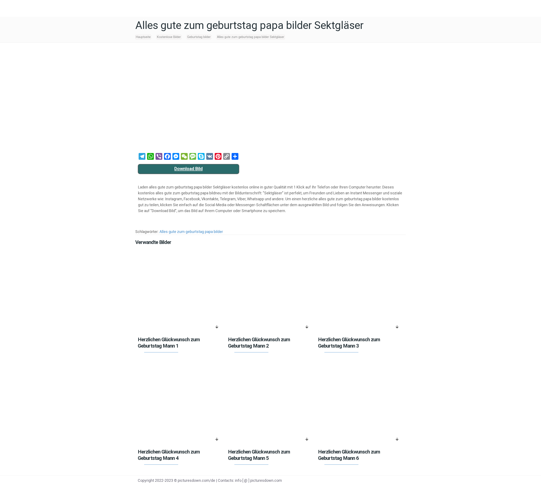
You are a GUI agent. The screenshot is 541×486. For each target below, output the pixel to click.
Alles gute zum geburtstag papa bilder (191, 231)
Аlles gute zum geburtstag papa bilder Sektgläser (250, 37)
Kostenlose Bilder (169, 37)
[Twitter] (373, 481)
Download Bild (188, 169)
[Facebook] (362, 481)
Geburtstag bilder (199, 37)
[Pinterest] (383, 481)
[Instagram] (394, 481)
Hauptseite (143, 37)
